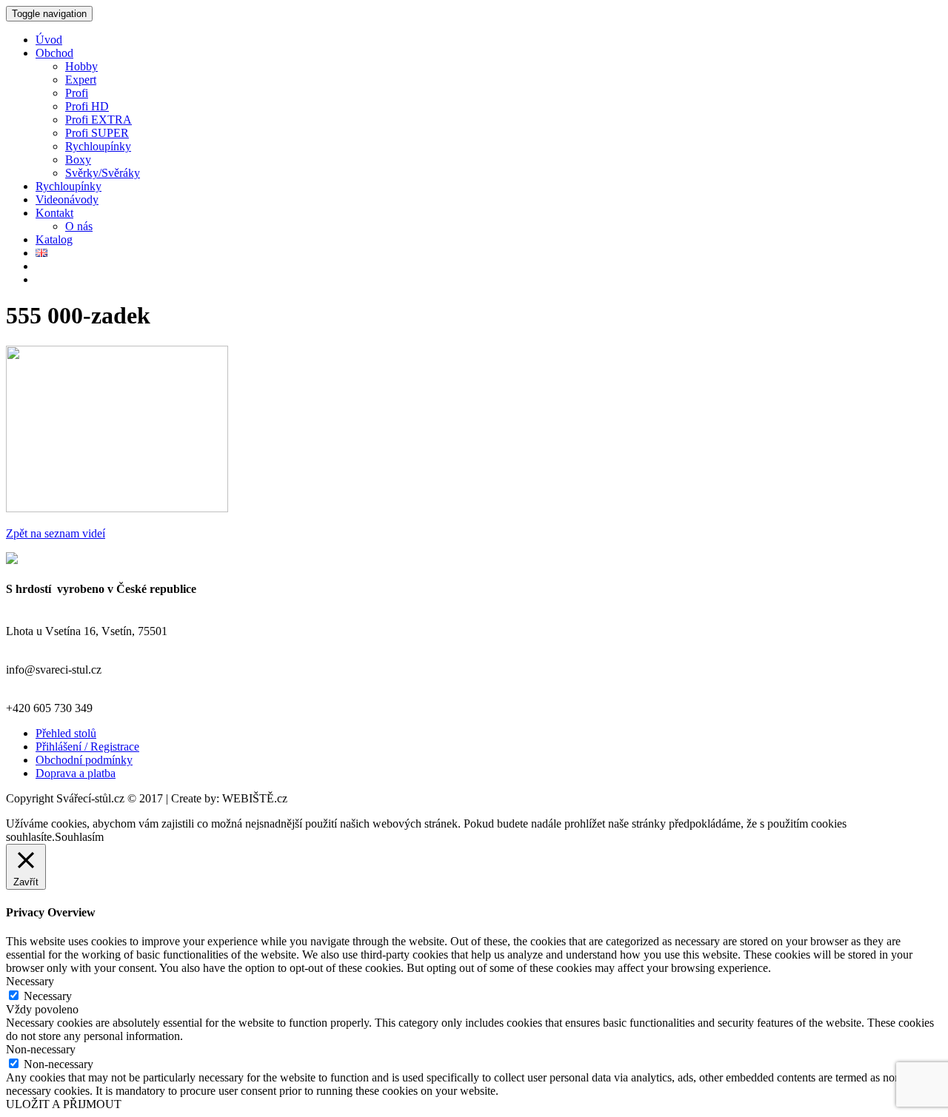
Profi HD (87, 106)
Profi (76, 93)
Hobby (81, 66)
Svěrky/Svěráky (102, 173)
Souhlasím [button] (79, 837)
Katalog (54, 239)
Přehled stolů (66, 733)
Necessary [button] (30, 981)
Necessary (48, 996)
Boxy (78, 159)
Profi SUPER (97, 133)
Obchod (54, 53)
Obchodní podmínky (84, 760)
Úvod (49, 39)
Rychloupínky (98, 146)
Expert (80, 79)
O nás (79, 226)
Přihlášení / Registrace (87, 746)
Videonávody (67, 199)
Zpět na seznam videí (55, 533)
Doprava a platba (76, 773)
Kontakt (54, 213)
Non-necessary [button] (41, 1049)
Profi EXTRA (98, 119)
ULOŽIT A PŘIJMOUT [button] (63, 1104)
